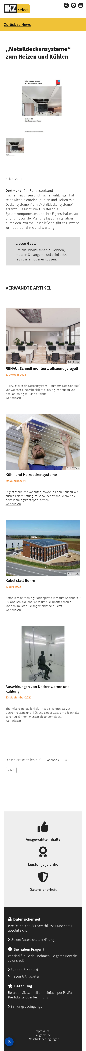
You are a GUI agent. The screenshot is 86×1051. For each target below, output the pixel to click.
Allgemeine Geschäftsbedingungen (44, 1037)
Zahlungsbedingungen (27, 1006)
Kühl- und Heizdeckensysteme (31, 474)
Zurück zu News (17, 24)
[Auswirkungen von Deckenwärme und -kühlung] (43, 654)
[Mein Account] (73, 5)
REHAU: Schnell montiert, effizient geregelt (42, 368)
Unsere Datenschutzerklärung (32, 939)
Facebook (52, 760)
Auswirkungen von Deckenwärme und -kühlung (39, 689)
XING (11, 770)
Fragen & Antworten (25, 976)
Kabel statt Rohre (20, 580)
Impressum (42, 1031)
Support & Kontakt (24, 969)
